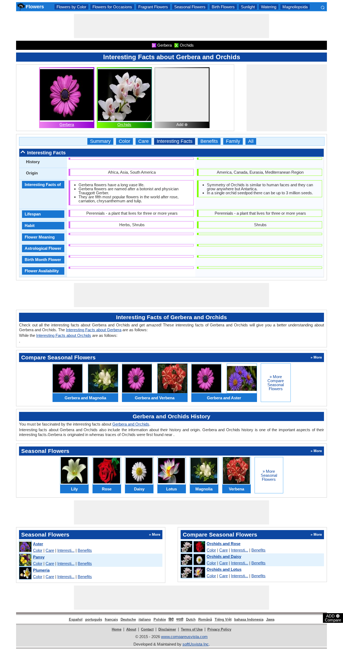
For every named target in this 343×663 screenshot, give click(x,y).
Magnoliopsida (295, 7)
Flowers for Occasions (112, 7)
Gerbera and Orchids (130, 424)
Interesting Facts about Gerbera (93, 329)
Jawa (270, 619)
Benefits (209, 141)
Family (233, 141)
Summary (100, 141)
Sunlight (248, 7)
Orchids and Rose (223, 543)
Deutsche (128, 619)
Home (116, 629)
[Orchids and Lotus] (193, 573)
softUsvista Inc (195, 644)
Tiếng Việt (223, 619)
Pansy (38, 557)
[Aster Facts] (25, 547)
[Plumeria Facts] (25, 573)
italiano (145, 619)
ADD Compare (333, 617)
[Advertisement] (171, 26)
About (131, 629)
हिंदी (171, 619)
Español (76, 619)
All (250, 141)
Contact (147, 629)
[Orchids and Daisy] (193, 560)
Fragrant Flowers (153, 7)
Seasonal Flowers (190, 7)
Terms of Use (192, 629)
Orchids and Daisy (224, 556)
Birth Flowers (223, 7)
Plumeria (41, 570)
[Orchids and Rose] (193, 547)
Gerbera (66, 124)
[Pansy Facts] (25, 560)
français (111, 619)
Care (143, 141)
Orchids (124, 124)
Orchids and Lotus (224, 569)
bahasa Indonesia (248, 619)
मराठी (179, 619)
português (93, 619)
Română (205, 619)
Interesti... (65, 550)
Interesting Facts (174, 141)
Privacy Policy (219, 629)
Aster (38, 544)
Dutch (191, 619)
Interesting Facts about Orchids (63, 335)
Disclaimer (167, 629)
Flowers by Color (71, 7)
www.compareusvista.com (184, 636)
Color (124, 141)
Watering (268, 7)
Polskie (160, 619)
